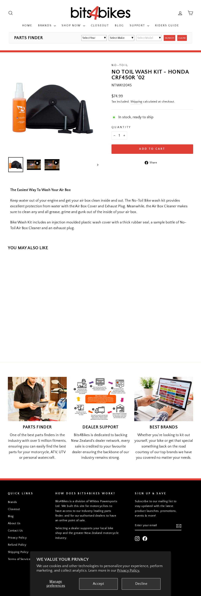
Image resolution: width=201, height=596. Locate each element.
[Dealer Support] (100, 399)
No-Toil (119, 65)
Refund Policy (17, 544)
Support (138, 25)
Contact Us (15, 530)
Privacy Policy (17, 537)
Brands (45, 25)
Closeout (100, 25)
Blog (119, 25)
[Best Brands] (163, 399)
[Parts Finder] (37, 399)
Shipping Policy (18, 552)
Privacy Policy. (128, 571)
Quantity (121, 127)
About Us (14, 523)
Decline (141, 584)
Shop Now (72, 25)
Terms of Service (19, 559)
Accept (98, 584)
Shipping (136, 101)
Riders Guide (167, 25)
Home (27, 25)
